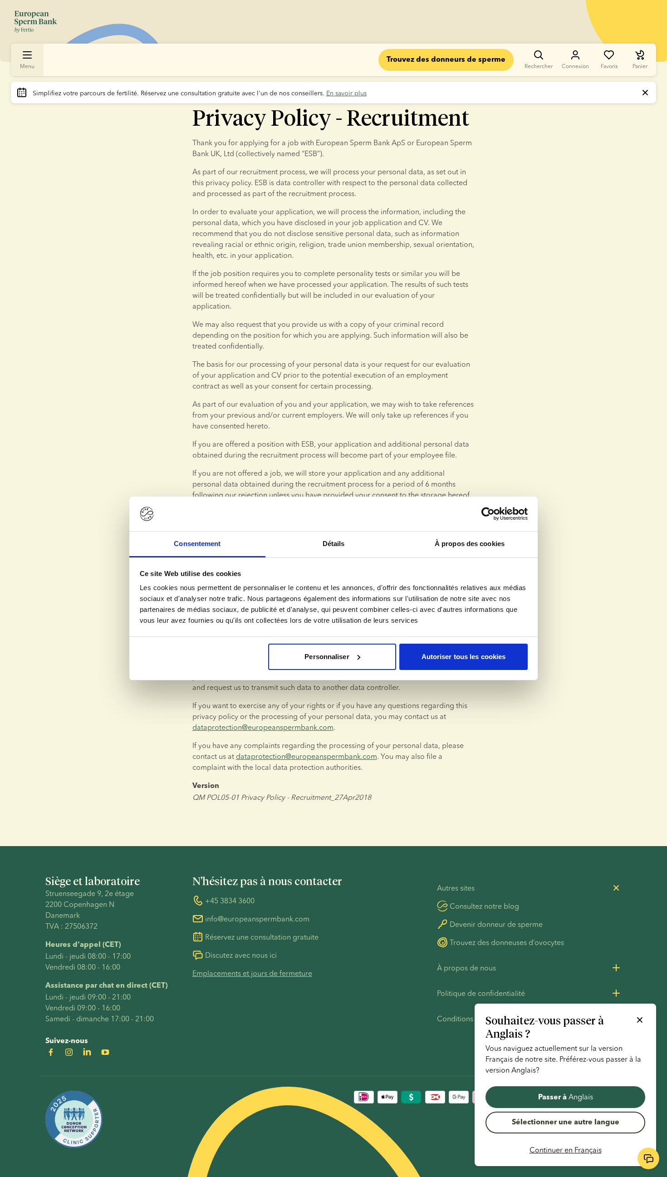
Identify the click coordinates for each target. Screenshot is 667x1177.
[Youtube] (105, 1052)
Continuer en (566, 1149)
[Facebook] (50, 1052)
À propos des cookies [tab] (470, 543)
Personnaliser (326, 656)
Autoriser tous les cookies (464, 656)
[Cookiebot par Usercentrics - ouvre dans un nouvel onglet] (488, 514)
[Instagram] (69, 1052)
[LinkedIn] (87, 1052)
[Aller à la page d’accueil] (36, 21)
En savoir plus (346, 93)
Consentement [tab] (197, 543)
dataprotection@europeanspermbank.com (263, 727)
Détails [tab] (334, 543)
